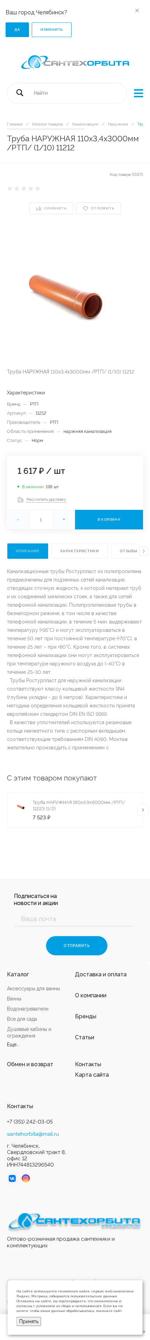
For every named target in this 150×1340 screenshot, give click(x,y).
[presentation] (143, 551)
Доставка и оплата (101, 974)
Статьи (84, 1037)
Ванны (14, 999)
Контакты (88, 1064)
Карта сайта (92, 1074)
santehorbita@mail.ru (33, 1134)
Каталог (18, 974)
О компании (90, 995)
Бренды (85, 1016)
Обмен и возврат (30, 1064)
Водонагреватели (27, 1009)
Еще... (13, 1044)
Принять (28, 1321)
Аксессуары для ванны (33, 988)
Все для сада (22, 1019)
